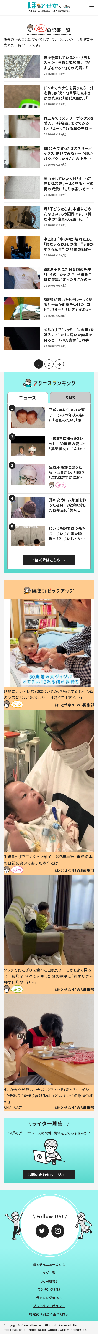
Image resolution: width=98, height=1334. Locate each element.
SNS (70, 397)
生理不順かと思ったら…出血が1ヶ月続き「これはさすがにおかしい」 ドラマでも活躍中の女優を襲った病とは (67, 479)
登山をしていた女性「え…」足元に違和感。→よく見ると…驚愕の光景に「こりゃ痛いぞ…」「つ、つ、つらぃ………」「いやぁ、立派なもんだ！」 (68, 189)
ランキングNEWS (49, 1297)
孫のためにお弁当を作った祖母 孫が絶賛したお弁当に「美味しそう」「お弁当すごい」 (68, 507)
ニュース (27, 397)
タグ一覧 (48, 1272)
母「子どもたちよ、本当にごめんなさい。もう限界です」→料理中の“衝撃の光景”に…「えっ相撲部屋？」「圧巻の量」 (68, 216)
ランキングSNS (49, 1289)
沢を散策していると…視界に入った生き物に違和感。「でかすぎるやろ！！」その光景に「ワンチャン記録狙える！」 (68, 65)
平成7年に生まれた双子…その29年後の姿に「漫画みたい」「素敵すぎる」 (67, 417)
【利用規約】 (48, 1281)
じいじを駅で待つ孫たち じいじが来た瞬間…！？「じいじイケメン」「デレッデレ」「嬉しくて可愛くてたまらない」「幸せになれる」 (67, 541)
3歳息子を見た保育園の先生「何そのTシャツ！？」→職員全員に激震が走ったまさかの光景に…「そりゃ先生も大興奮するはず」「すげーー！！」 (68, 279)
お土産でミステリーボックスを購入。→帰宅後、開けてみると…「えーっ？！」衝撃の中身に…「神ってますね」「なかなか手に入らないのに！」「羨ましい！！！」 (69, 130)
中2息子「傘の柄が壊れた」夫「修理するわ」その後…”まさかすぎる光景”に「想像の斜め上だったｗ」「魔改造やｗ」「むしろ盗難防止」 (69, 249)
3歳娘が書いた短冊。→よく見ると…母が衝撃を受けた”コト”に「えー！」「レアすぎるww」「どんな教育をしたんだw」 (69, 307)
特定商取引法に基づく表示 (49, 1314)
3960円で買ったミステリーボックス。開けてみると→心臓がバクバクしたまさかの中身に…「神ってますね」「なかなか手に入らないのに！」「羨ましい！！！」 (68, 160)
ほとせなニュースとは (49, 1264)
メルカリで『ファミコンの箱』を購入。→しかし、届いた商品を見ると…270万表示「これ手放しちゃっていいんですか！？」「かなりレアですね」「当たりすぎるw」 (69, 342)
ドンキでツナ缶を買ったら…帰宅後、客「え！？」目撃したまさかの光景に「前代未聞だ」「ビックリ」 (69, 95)
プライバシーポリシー (49, 1306)
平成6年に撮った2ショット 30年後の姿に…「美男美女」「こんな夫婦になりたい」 (68, 446)
